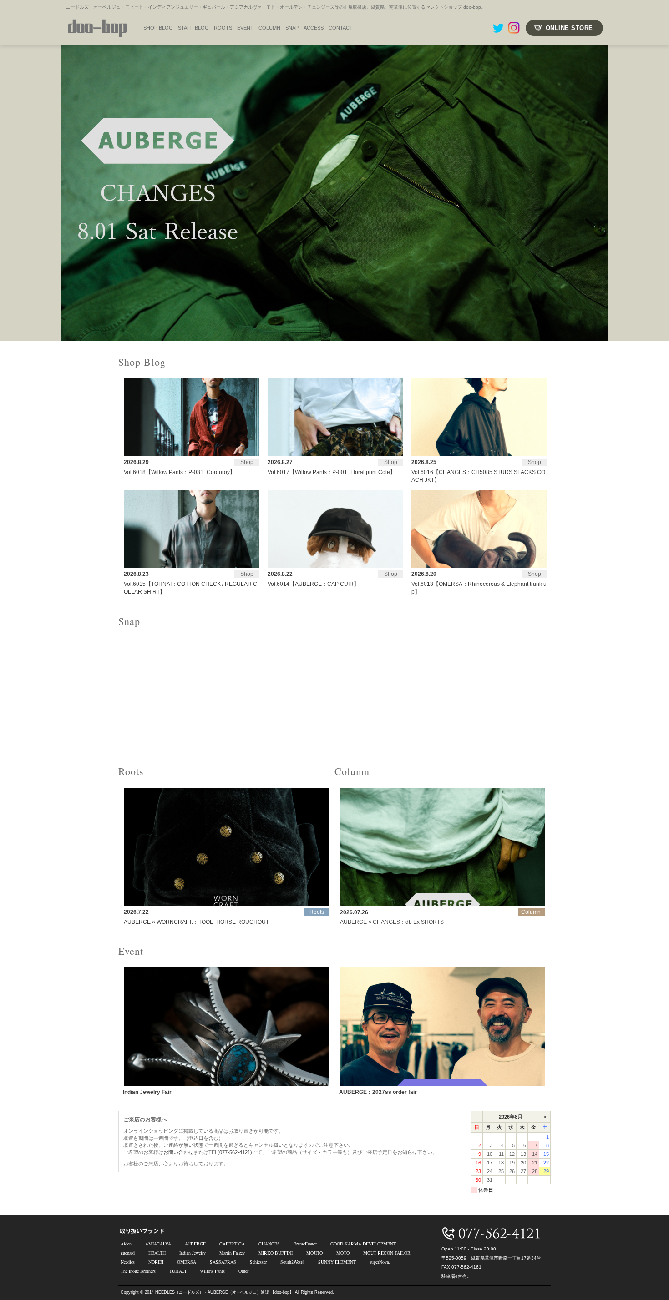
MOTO (343, 1253)
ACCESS (314, 27)
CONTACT (341, 27)
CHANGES (269, 1243)
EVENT (245, 27)
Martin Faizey (232, 1253)
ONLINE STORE (569, 28)
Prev (12, 193)
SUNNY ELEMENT (337, 1262)
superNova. (380, 1262)
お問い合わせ (178, 1152)
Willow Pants (212, 1271)
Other (243, 1271)
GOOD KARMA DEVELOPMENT (363, 1243)
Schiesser (258, 1262)
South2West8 (292, 1262)
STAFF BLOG (193, 27)
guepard (128, 1253)
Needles (128, 1262)
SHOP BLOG (158, 27)
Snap (292, 27)
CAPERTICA (232, 1243)
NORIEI (155, 1262)
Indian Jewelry (192, 1253)
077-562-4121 (234, 1152)
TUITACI (177, 1271)
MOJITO (314, 1253)
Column (269, 27)
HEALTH (157, 1253)
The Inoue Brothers (138, 1271)
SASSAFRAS (223, 1262)
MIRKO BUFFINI (275, 1253)
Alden (126, 1243)
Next (657, 193)
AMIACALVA (158, 1243)
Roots (223, 27)
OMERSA (186, 1262)
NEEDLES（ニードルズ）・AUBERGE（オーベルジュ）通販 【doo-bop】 (224, 1292)
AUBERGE (195, 1243)
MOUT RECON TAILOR (387, 1253)
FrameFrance (305, 1243)
